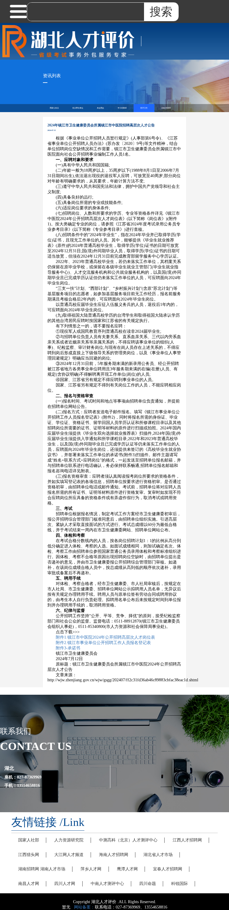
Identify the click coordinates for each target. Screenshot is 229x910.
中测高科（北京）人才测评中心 (128, 840)
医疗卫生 (144, 108)
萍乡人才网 (91, 868)
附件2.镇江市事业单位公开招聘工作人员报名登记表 (103, 642)
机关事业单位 (77, 108)
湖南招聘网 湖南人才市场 (41, 868)
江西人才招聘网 (187, 840)
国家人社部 (28, 840)
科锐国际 (179, 883)
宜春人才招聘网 (167, 868)
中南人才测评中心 (107, 883)
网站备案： (84, 907)
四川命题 (147, 883)
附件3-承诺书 (68, 648)
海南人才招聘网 (113, 854)
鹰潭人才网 (127, 868)
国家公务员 (54, 108)
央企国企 (100, 108)
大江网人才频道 (68, 854)
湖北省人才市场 (158, 854)
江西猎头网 (28, 854)
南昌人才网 (28, 883)
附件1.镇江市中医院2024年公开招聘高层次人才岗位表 (105, 637)
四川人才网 (64, 883)
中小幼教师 (122, 108)
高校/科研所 (166, 108)
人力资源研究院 (68, 840)
